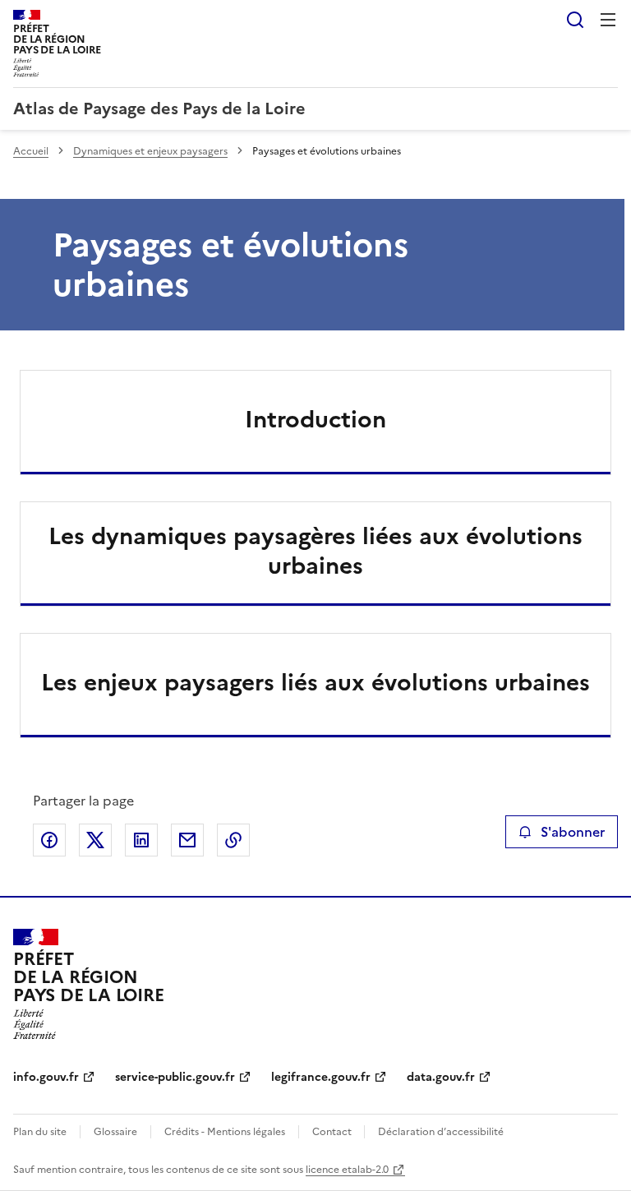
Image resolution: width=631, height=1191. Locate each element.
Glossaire (115, 1131)
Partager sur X (95, 840)
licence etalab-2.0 (347, 1169)
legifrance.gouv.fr (321, 1077)
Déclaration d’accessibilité (441, 1131)
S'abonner (573, 832)
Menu (608, 19)
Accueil (30, 151)
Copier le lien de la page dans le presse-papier (233, 840)
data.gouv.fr (441, 1077)
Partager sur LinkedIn (141, 840)
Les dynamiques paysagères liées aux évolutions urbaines (315, 550)
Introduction (315, 419)
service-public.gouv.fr (175, 1077)
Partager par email (187, 840)
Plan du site (40, 1131)
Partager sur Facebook (49, 840)
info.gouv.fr (46, 1077)
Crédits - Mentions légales (224, 1131)
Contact (333, 1131)
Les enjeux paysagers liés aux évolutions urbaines (315, 682)
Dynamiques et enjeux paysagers (150, 151)
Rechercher (575, 19)
